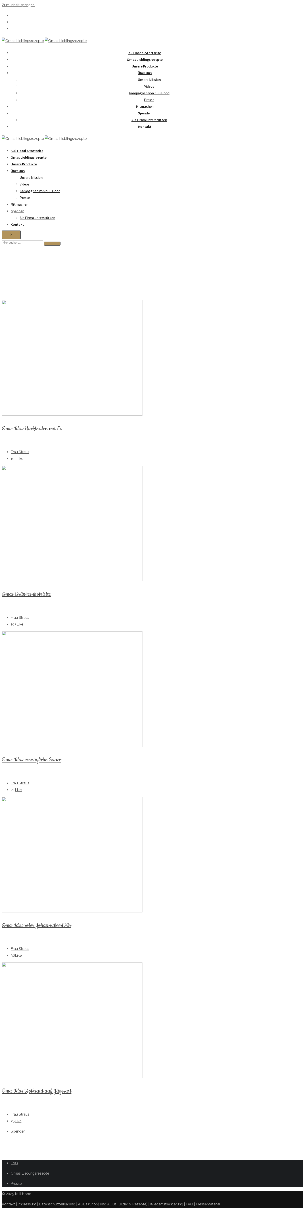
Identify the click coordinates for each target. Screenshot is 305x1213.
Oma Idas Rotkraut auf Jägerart (36, 1091)
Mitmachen (145, 106)
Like (20, 459)
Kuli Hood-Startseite (144, 53)
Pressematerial (208, 1204)
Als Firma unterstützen (149, 120)
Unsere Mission (149, 79)
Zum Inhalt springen (18, 5)
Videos (149, 86)
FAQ (14, 1163)
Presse (149, 99)
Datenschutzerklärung (57, 1204)
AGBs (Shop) (88, 1204)
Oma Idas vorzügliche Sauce (31, 760)
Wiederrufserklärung (166, 1204)
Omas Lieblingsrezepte (145, 59)
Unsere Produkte (145, 66)
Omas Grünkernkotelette (26, 594)
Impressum (27, 1204)
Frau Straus (20, 452)
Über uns (145, 73)
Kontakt (144, 126)
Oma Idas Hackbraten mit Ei (32, 428)
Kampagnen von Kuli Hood (149, 93)
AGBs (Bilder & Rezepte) (127, 1204)
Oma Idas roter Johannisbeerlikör (36, 925)
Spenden (145, 113)
